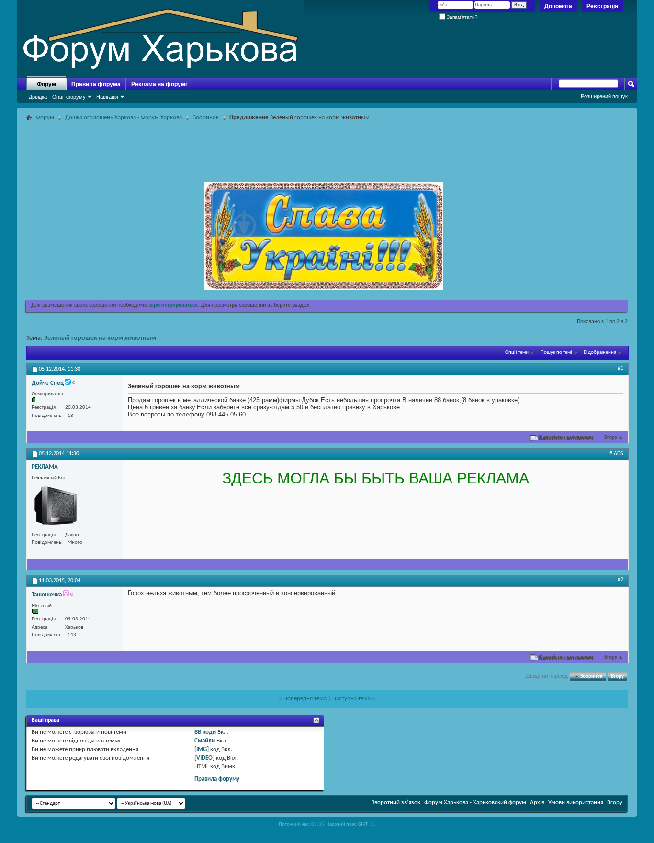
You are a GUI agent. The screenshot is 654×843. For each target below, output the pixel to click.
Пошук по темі (556, 352)
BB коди (205, 732)
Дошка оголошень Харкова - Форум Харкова (123, 117)
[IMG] (201, 749)
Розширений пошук (604, 96)
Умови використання (575, 802)
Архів (537, 802)
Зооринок (206, 117)
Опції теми (517, 352)
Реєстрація (602, 6)
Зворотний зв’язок (396, 802)
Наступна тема (351, 699)
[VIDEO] (204, 758)
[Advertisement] (327, 145)
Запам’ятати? (461, 17)
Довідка (38, 97)
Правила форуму (216, 779)
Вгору (613, 437)
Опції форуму (69, 97)
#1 (620, 368)
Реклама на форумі (159, 84)
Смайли (204, 741)
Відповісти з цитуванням (566, 437)
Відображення (600, 352)
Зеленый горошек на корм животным (100, 338)
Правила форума (96, 84)
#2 (620, 580)
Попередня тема (305, 699)
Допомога (558, 6)
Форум (46, 84)
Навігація (107, 97)
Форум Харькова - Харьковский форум (475, 802)
